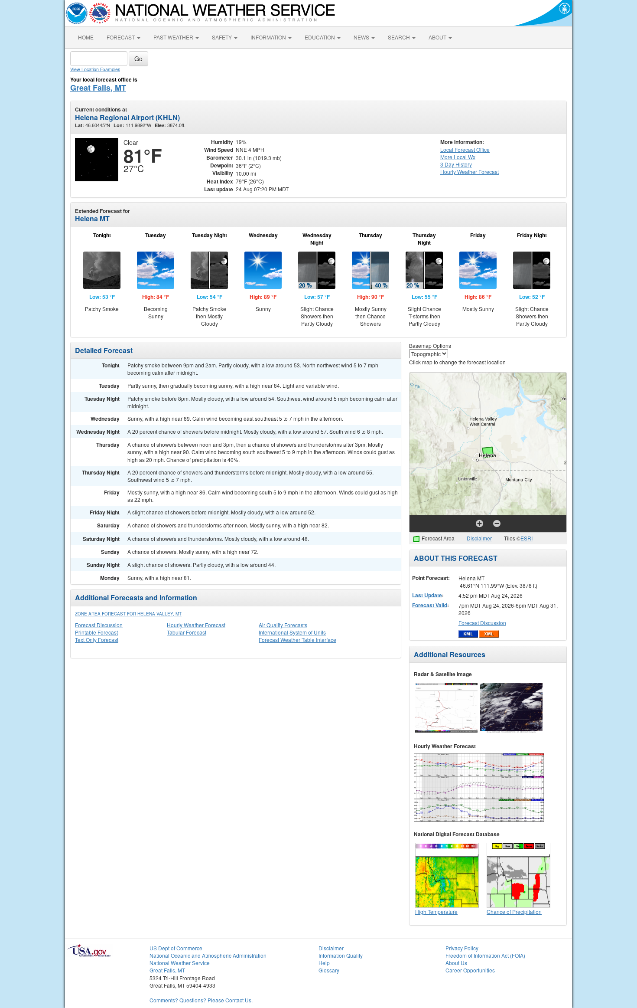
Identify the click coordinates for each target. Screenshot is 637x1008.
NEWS (362, 37)
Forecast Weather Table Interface (297, 639)
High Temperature (436, 911)
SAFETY (222, 37)
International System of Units (292, 632)
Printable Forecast (96, 632)
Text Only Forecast (96, 639)
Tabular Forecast (186, 632)
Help (324, 962)
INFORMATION (268, 37)
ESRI (526, 538)
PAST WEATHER (174, 37)
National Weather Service (180, 962)
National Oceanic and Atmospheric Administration (208, 955)
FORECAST (121, 37)
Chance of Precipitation (514, 911)
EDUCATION (320, 37)
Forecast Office (465, 149)
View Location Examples (95, 69)
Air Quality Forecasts (283, 624)
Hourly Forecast (469, 171)
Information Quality (340, 955)
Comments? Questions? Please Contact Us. (201, 1000)
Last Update (427, 595)
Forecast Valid (429, 605)
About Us (456, 962)
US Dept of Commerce (176, 948)
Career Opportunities (470, 970)
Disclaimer (479, 538)
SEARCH (399, 37)
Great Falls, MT (98, 87)
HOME (86, 37)
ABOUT (438, 37)
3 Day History (456, 164)
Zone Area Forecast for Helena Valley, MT (128, 614)
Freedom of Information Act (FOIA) (485, 955)
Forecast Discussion (99, 624)
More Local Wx (457, 156)
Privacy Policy (461, 948)
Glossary (328, 970)
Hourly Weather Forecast (196, 624)
